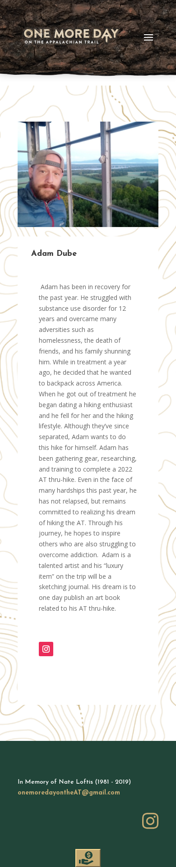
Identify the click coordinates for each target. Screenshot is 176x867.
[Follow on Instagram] (46, 649)
